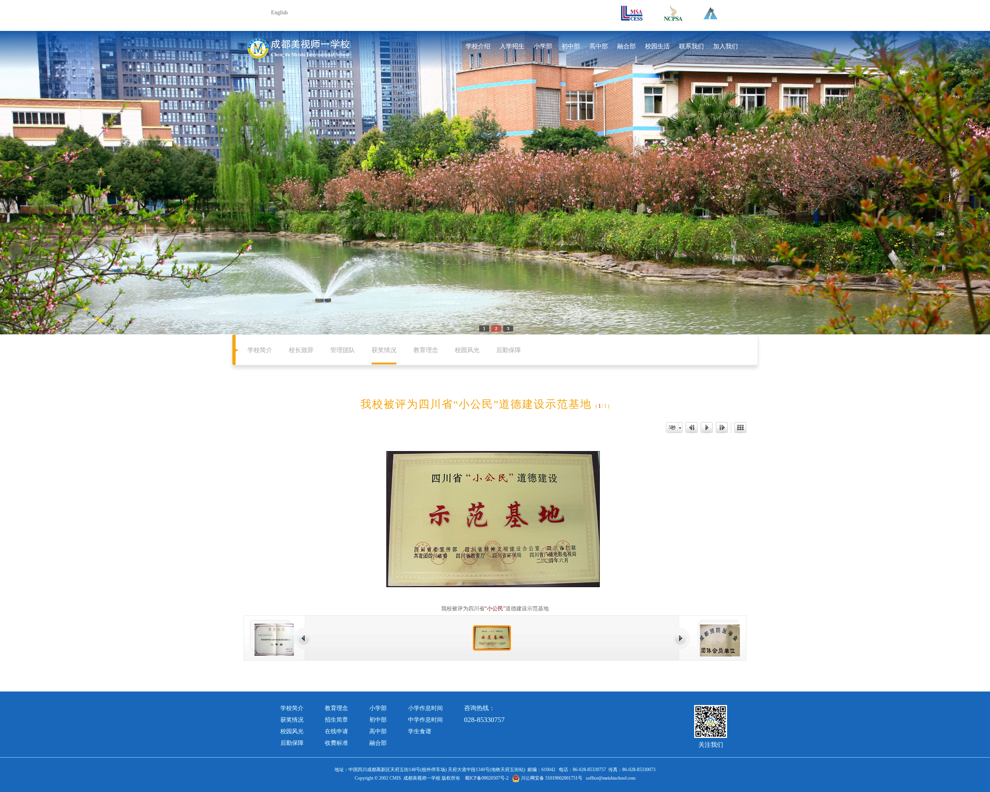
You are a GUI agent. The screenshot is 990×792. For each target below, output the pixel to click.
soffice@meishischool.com (610, 778)
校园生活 (657, 46)
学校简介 (260, 350)
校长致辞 (301, 350)
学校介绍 (478, 46)
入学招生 (512, 46)
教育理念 (425, 350)
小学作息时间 (425, 708)
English (279, 12)
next (891, 180)
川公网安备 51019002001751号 (551, 778)
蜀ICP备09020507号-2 (487, 778)
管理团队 (342, 350)
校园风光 (467, 350)
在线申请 (336, 731)
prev (99, 180)
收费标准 (336, 743)
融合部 (626, 46)
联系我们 (691, 46)
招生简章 (336, 720)
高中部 (598, 46)
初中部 (571, 46)
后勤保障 (508, 350)
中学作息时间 (425, 720)
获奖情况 (384, 350)
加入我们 (725, 46)
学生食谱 (419, 731)
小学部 (543, 46)
